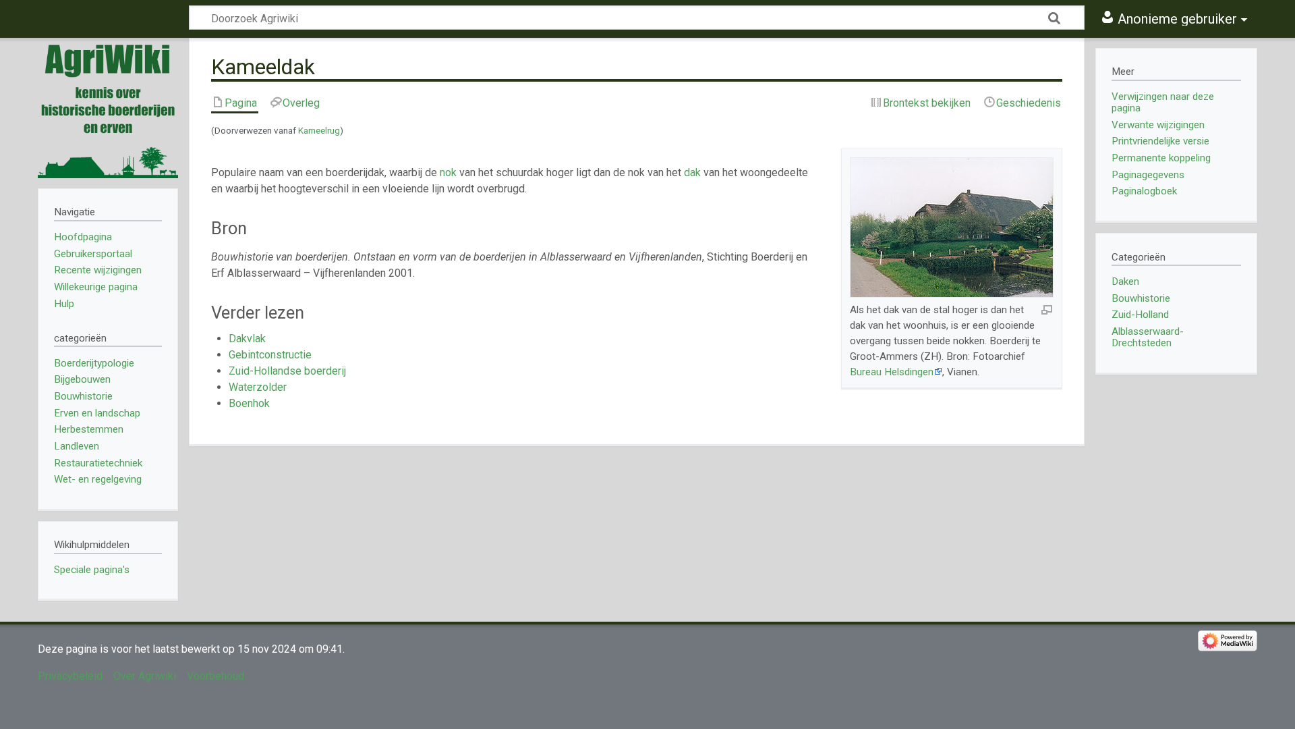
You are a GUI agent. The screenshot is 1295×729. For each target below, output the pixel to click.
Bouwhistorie (1141, 298)
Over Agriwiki (144, 676)
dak (692, 172)
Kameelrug (319, 131)
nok (448, 172)
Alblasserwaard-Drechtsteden (1148, 337)
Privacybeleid (70, 676)
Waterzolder (258, 387)
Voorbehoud (215, 676)
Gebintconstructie (270, 354)
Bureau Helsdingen (891, 372)
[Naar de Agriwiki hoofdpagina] (108, 108)
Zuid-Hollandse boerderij (287, 370)
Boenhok (249, 403)
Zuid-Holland (1140, 314)
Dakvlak (247, 338)
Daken (1125, 281)
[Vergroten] (1047, 309)
